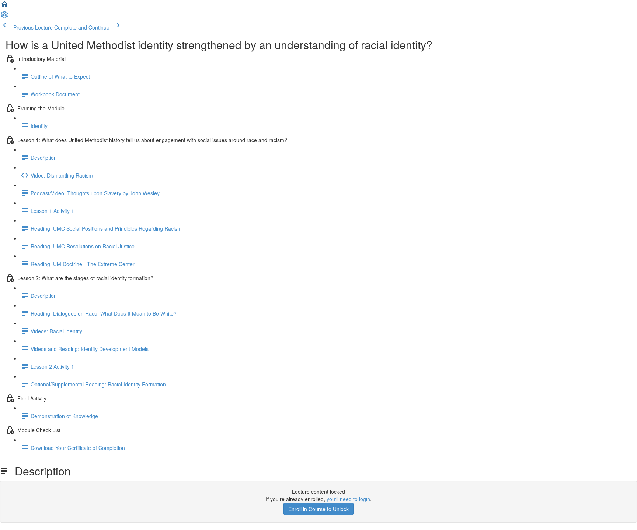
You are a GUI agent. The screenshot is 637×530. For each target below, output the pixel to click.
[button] (4, 6)
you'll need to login (348, 499)
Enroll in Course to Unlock (318, 509)
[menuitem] (4, 17)
